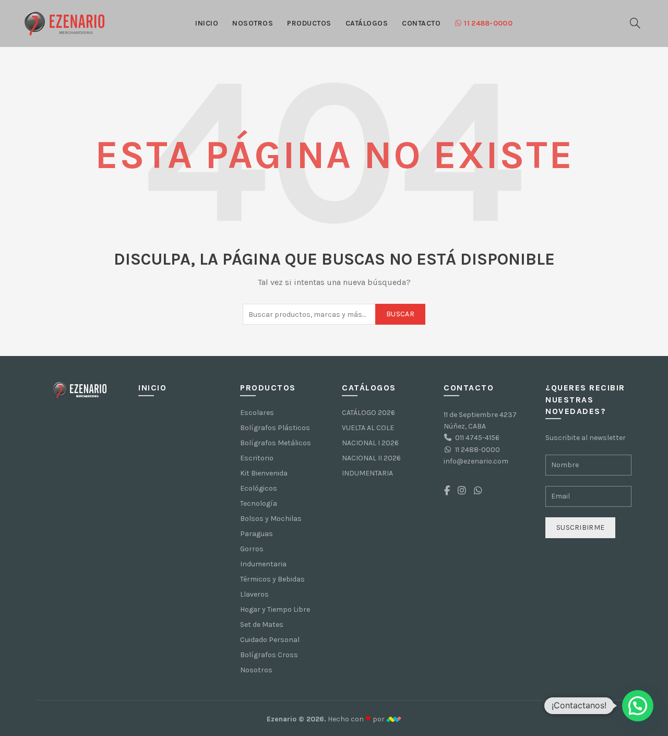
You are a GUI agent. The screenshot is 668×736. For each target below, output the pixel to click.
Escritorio (256, 458)
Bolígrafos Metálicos (275, 442)
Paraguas (256, 533)
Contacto (421, 23)
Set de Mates (261, 624)
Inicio (206, 23)
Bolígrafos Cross (269, 654)
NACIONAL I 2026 (370, 442)
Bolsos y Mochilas (271, 518)
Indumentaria (263, 564)
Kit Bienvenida (264, 473)
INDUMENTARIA (367, 473)
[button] (637, 705)
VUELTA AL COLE (368, 427)
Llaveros (254, 594)
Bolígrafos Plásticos (275, 427)
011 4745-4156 (477, 437)
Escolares (257, 412)
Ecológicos (258, 488)
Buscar (400, 314)
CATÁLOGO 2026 (368, 412)
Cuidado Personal (270, 639)
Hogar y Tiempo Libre (275, 609)
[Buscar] (635, 23)
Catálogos (366, 23)
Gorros (252, 548)
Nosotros (252, 23)
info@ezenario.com (476, 461)
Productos (309, 23)
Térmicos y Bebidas (272, 579)
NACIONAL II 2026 (371, 458)
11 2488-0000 (488, 23)
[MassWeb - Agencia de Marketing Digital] (393, 719)
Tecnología (258, 503)
